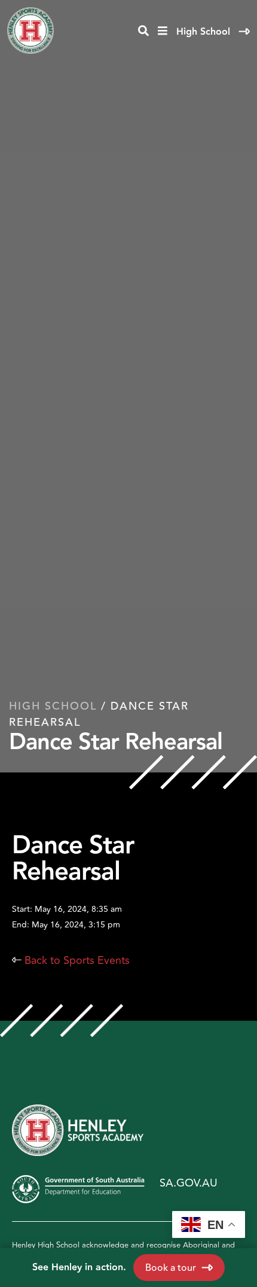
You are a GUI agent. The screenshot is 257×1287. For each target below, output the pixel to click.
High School (204, 32)
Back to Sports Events (71, 960)
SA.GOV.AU (189, 1183)
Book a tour (170, 1268)
